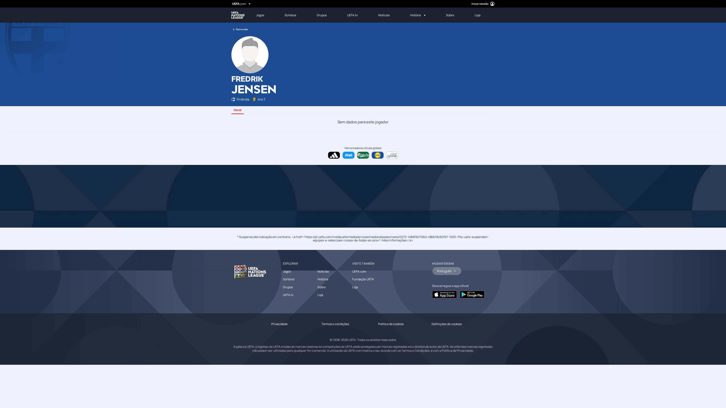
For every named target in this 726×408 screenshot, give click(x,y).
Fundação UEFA (363, 279)
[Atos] (348, 155)
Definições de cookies (447, 324)
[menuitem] (266, 15)
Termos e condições (335, 324)
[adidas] (334, 155)
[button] (418, 15)
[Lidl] (378, 155)
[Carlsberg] (363, 155)
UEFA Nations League (238, 15)
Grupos (288, 287)
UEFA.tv (288, 295)
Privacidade (279, 324)
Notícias (323, 271)
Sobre (321, 287)
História (322, 279)
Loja (320, 295)
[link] (260, 15)
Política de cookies (391, 324)
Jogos (287, 271)
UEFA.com (359, 271)
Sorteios (288, 279)
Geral (237, 110)
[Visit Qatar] (392, 155)
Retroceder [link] (242, 29)
